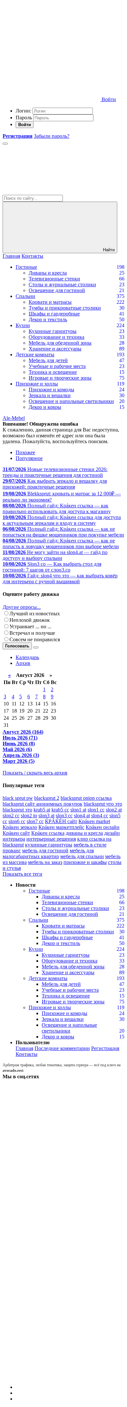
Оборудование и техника (56, 337)
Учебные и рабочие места (57, 366)
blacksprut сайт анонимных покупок (42, 804)
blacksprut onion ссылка (86, 798)
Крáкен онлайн (103, 827)
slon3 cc (64, 815)
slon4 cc (99, 815)
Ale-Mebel (14, 418)
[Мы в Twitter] (51, 1176)
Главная (11, 256)
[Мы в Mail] (51, 1376)
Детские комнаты (35, 354)
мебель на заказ (45, 862)
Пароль (24, 117)
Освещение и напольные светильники (71, 401)
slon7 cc (35, 821)
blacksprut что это (103, 804)
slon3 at (46, 815)
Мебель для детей (48, 360)
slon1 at (78, 809)
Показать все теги (22, 874)
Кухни (23, 325)
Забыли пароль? (51, 136)
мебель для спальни (82, 856)
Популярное (29, 458)
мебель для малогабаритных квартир (48, 853)
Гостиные (26, 267)
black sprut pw (18, 798)
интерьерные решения (51, 839)
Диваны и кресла (48, 273)
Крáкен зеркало (20, 827)
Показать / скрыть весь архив (35, 772)
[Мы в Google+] (51, 1276)
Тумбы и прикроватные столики (65, 308)
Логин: (23, 110)
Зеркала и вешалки (50, 395)
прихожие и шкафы (85, 862)
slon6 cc (16, 821)
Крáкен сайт (16, 833)
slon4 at (82, 815)
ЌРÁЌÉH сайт (61, 821)
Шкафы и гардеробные (54, 313)
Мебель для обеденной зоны (60, 343)
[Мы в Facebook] (51, 1226)
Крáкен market (94, 821)
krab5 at (42, 809)
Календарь (27, 657)
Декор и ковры (45, 407)
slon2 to (29, 815)
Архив (23, 663)
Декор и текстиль (48, 319)
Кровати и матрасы (50, 302)
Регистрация (105, 1048)
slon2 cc (11, 815)
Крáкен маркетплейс (61, 827)
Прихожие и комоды (51, 389)
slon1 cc (96, 809)
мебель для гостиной (45, 850)
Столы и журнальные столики (62, 284)
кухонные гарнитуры (48, 844)
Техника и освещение (53, 372)
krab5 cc (60, 809)
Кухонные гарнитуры (53, 331)
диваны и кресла (84, 833)
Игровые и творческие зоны (60, 378)
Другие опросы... (22, 607)
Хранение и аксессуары (55, 348)
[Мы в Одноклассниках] (51, 1326)
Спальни (25, 296)
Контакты (32, 256)
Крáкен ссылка (47, 833)
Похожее (25, 452)
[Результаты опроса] (35, 647)
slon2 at (114, 809)
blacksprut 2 (46, 798)
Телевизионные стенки (54, 278)
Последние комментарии (62, 1048)
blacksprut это (17, 809)
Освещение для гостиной (57, 290)
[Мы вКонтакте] (51, 1126)
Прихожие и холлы (37, 383)
